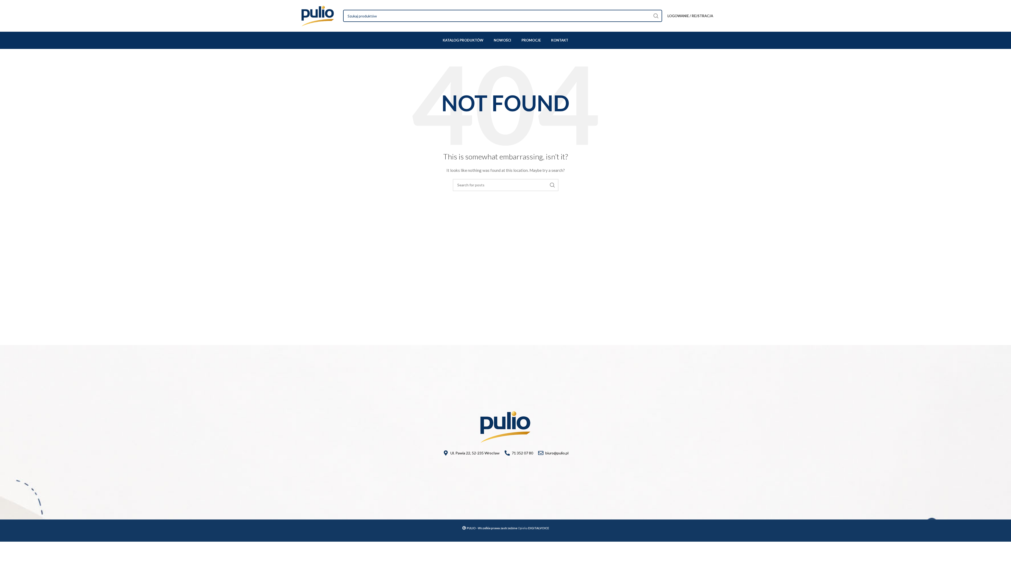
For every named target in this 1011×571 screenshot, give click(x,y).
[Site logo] (318, 15)
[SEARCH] (656, 16)
